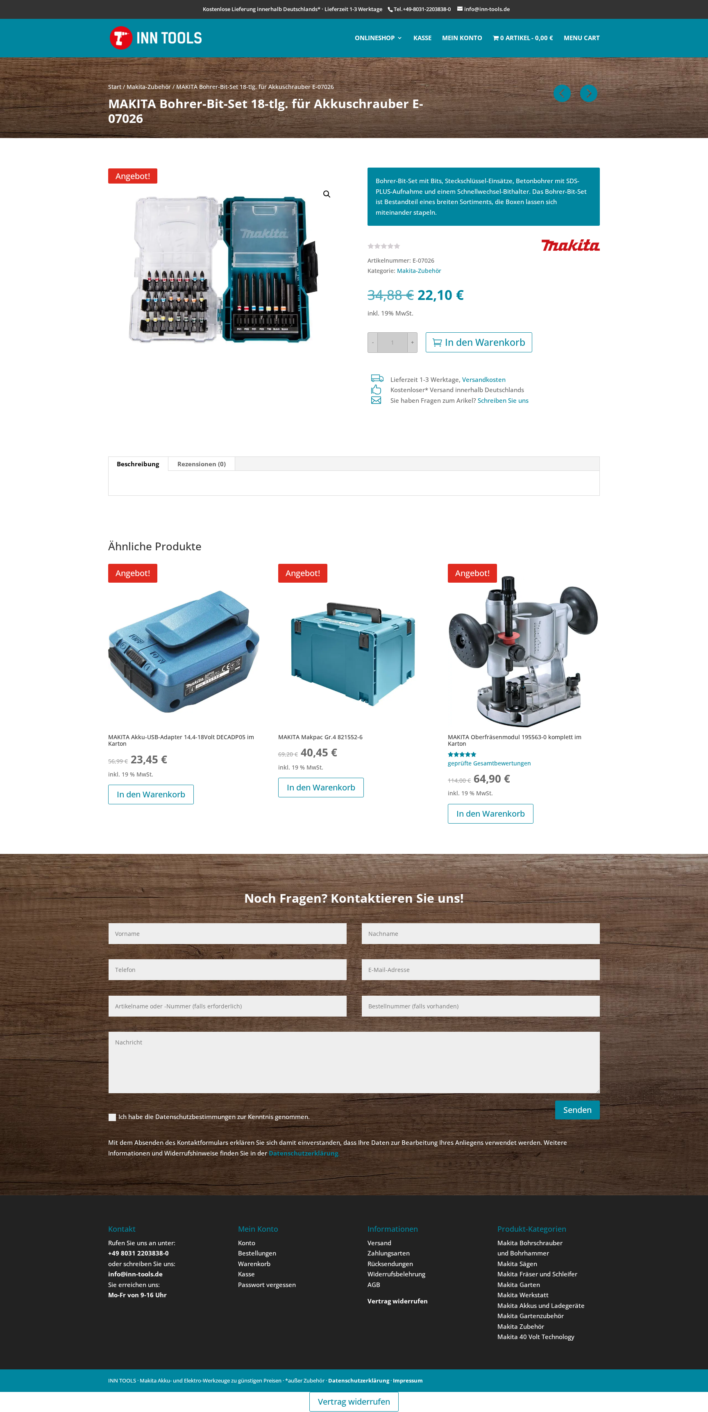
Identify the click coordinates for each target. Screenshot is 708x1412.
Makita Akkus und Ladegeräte (541, 1305)
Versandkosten (484, 379)
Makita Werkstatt (523, 1295)
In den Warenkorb (485, 342)
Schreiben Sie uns (503, 400)
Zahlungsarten (389, 1253)
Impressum (408, 1380)
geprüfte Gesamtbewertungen (489, 763)
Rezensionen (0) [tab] (201, 464)
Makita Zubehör (520, 1326)
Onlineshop (375, 38)
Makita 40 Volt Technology (535, 1337)
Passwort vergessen (267, 1284)
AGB (374, 1284)
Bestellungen (257, 1253)
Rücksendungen (390, 1264)
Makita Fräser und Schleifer (537, 1274)
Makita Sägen (517, 1264)
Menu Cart (582, 38)
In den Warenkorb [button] (151, 794)
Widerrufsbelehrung (396, 1274)
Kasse (422, 38)
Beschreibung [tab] (138, 464)
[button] (327, 194)
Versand (379, 1243)
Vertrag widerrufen (354, 1401)
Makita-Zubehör (149, 87)
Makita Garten (518, 1284)
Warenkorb (254, 1264)
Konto (246, 1243)
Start (114, 87)
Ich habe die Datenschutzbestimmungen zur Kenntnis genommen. (214, 1116)
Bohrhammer (529, 1253)
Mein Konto (462, 38)
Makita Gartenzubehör (530, 1316)
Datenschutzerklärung (358, 1380)
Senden (577, 1109)
